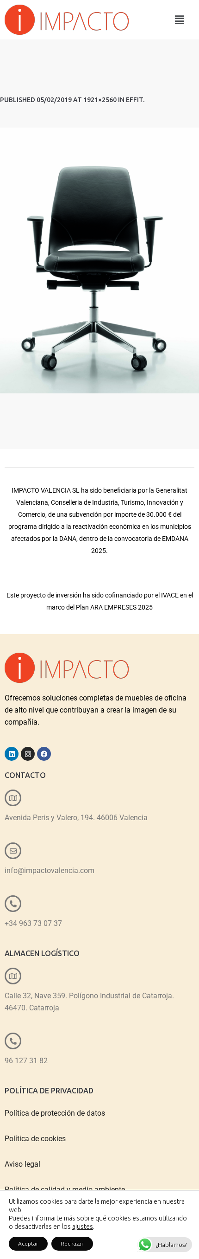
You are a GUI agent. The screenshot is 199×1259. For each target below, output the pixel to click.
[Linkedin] (12, 754)
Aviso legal (22, 1164)
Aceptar (28, 1243)
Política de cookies (35, 1138)
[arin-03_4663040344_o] (99, 260)
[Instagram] (28, 754)
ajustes (82, 1226)
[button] (179, 19)
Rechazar (72, 1243)
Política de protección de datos (55, 1113)
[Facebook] (44, 754)
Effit (134, 99)
